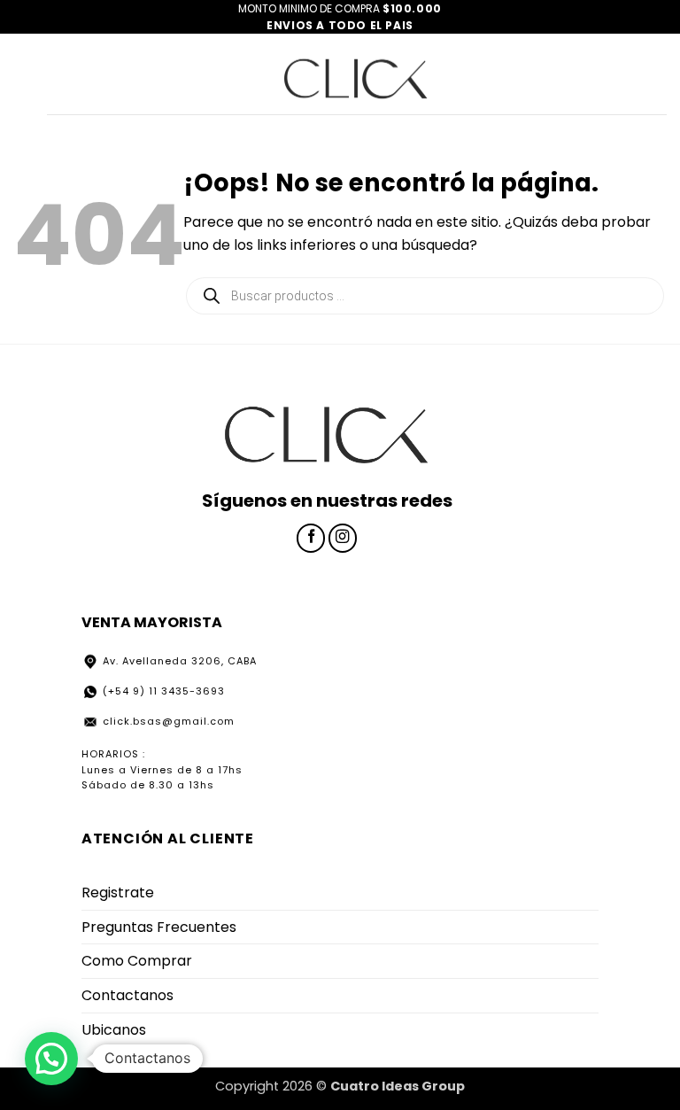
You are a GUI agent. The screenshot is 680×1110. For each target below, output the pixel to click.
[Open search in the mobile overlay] (425, 296)
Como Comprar (136, 961)
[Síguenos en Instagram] (342, 538)
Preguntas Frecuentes (158, 927)
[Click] (355, 74)
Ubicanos (113, 1030)
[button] (51, 1058)
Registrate (117, 892)
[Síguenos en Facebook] (311, 538)
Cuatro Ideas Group (397, 1086)
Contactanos (127, 995)
